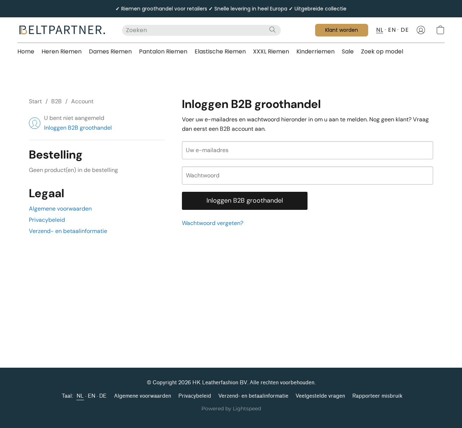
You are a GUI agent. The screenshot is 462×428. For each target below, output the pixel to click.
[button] (62, 30)
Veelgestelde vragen (320, 396)
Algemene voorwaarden (60, 208)
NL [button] (379, 30)
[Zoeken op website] (272, 30)
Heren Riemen (62, 51)
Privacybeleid (47, 220)
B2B (56, 101)
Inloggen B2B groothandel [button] (78, 127)
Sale (348, 51)
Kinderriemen (315, 51)
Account (82, 101)
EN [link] (92, 396)
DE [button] (405, 30)
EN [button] (392, 30)
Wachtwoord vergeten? (212, 223)
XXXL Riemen (271, 51)
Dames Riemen (110, 51)
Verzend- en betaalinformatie (68, 231)
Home (25, 51)
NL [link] (80, 396)
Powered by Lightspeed (231, 408)
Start (35, 101)
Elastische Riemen (220, 51)
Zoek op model (382, 51)
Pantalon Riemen (163, 51)
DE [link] (103, 396)
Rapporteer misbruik (377, 396)
